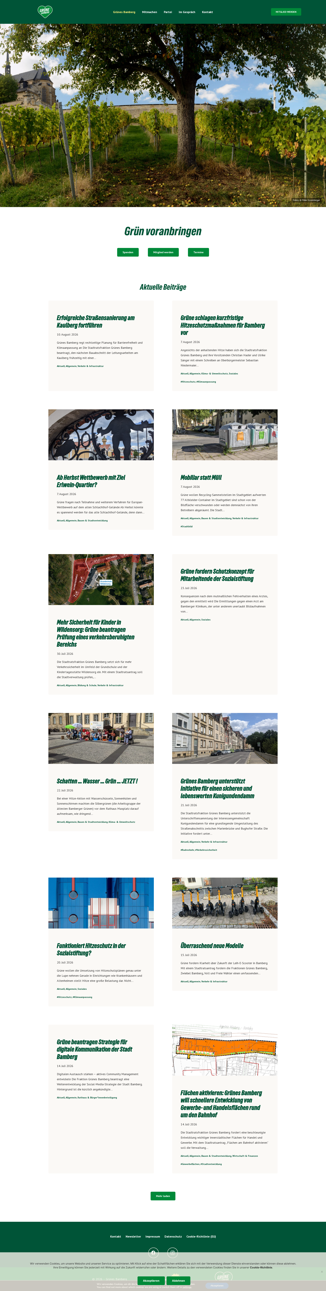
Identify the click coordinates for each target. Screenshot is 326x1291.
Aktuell (61, 366)
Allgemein (71, 366)
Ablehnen (178, 1280)
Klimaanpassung (207, 381)
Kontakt (115, 1236)
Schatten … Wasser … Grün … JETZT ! (97, 781)
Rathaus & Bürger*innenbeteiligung (97, 1097)
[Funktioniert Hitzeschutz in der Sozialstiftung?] (101, 903)
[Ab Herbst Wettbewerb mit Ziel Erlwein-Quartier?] (101, 434)
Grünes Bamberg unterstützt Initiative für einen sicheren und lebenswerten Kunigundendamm (217, 788)
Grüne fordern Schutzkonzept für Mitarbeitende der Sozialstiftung (217, 575)
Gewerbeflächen (191, 1164)
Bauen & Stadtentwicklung (93, 520)
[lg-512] (45, 11)
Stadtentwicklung (212, 1164)
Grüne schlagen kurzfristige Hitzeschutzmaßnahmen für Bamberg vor (223, 325)
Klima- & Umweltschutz (214, 373)
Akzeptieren (151, 1280)
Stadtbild (187, 526)
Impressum (153, 1236)
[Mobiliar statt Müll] (225, 434)
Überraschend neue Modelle (212, 945)
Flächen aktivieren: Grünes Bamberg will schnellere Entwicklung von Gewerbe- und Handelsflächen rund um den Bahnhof (221, 1104)
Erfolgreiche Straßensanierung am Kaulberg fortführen (96, 321)
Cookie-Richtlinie (261, 1267)
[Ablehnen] (321, 1271)
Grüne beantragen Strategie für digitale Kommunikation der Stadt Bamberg (94, 1049)
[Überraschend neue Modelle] (225, 903)
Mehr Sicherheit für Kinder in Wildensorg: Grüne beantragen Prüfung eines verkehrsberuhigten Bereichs (95, 633)
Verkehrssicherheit (207, 849)
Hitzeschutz (188, 381)
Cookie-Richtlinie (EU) (201, 1236)
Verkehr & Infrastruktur (91, 366)
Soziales (233, 373)
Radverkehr (188, 849)
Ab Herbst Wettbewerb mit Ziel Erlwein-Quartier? (91, 481)
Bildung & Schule (87, 685)
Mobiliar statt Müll (201, 477)
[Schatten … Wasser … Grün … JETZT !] (101, 738)
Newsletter (133, 1236)
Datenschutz (173, 1236)
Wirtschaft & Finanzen (245, 1155)
